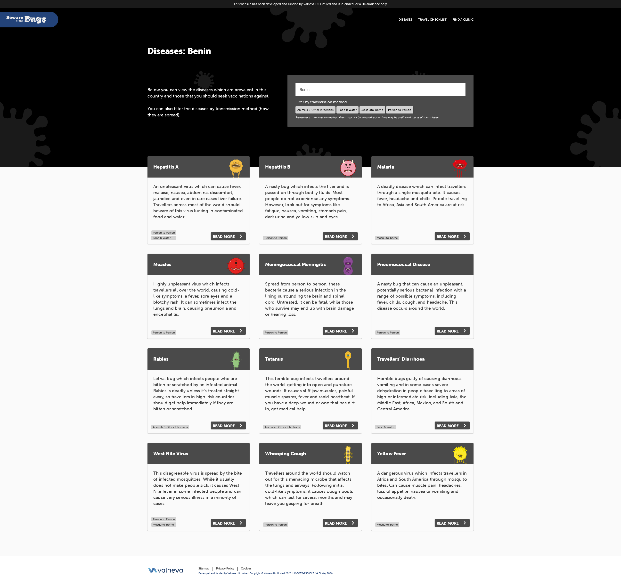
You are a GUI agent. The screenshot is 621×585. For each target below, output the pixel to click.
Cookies (246, 568)
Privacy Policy (225, 568)
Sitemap (203, 568)
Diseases (405, 19)
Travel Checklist (432, 19)
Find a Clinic (463, 19)
